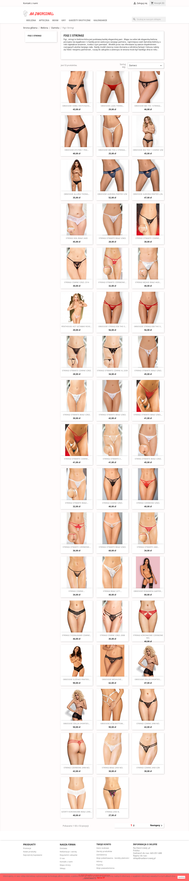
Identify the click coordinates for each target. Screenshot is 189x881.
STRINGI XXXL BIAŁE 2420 (77, 238)
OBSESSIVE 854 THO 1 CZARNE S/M (148, 150)
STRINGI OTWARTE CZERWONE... (112, 282)
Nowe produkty (29, 851)
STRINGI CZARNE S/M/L (112, 503)
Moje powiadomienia (105, 868)
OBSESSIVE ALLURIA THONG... (76, 194)
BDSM (55, 20)
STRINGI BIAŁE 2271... (112, 591)
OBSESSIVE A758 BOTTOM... (112, 723)
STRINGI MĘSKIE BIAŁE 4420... (148, 282)
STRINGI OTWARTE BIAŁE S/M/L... (148, 414)
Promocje (27, 848)
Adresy (99, 861)
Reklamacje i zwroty (68, 851)
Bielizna (31, 20)
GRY (63, 20)
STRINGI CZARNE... (77, 591)
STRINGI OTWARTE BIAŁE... (76, 503)
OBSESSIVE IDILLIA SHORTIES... (148, 679)
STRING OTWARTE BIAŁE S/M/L (148, 459)
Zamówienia (101, 854)
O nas (62, 858)
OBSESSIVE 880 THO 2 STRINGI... (112, 150)
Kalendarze (100, 20)
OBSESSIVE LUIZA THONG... (112, 106)
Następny (156, 825)
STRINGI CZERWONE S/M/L (148, 503)
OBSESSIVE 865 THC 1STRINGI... (148, 106)
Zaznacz (146, 65)
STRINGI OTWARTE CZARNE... (148, 238)
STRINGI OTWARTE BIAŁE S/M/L (112, 238)
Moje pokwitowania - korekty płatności (112, 858)
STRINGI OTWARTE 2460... (148, 547)
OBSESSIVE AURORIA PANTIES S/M (112, 194)
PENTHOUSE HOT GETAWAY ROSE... (76, 326)
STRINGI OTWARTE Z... (112, 459)
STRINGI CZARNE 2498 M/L (148, 723)
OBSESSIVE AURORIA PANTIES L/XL (148, 194)
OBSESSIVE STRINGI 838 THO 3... (112, 326)
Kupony (99, 865)
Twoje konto (103, 844)
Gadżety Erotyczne (80, 20)
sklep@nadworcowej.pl (144, 858)
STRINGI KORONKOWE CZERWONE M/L (148, 636)
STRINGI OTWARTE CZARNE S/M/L (76, 370)
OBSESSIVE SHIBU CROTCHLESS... (76, 106)
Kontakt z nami (30, 3)
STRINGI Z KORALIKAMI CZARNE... (76, 635)
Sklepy (62, 868)
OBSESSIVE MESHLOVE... (112, 679)
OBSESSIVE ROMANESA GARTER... (148, 591)
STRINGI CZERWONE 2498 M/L (77, 767)
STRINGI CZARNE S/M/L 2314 (76, 282)
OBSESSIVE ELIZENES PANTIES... (76, 679)
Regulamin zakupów (68, 855)
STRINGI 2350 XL (112, 812)
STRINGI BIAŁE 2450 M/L (112, 767)
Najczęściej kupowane (32, 855)
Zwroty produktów (104, 851)
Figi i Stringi (34, 35)
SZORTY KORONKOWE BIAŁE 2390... (76, 812)
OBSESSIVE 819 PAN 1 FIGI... (77, 150)
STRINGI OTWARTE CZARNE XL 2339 (112, 370)
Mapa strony (65, 865)
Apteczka (44, 20)
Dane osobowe (102, 848)
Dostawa (63, 848)
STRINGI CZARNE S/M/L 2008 (112, 635)
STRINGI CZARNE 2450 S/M (148, 767)
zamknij (181, 877)
